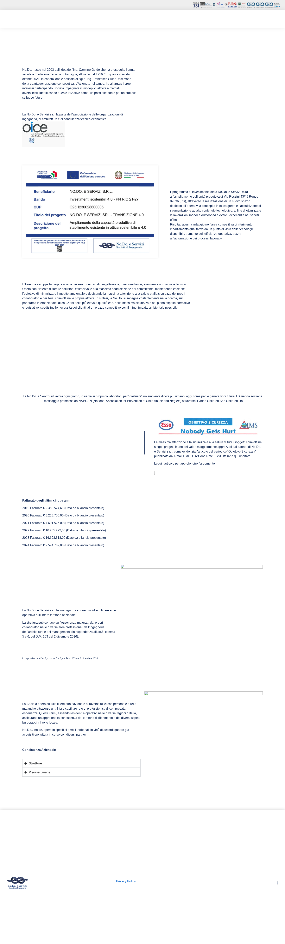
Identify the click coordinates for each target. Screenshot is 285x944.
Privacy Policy (126, 881)
